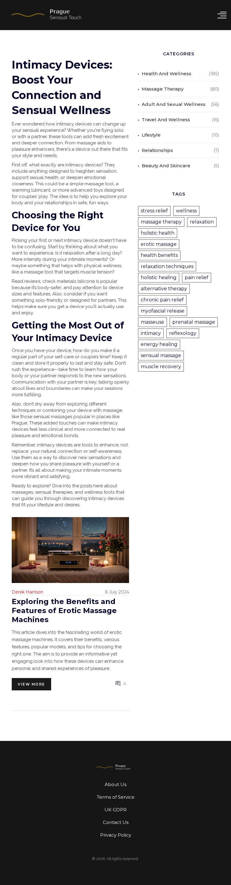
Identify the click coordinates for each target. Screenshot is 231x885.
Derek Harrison (27, 592)
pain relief (196, 277)
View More (31, 684)
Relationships (157, 150)
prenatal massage (193, 322)
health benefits (159, 255)
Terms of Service (115, 797)
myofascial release (162, 311)
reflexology (182, 333)
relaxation (202, 222)
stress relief (154, 211)
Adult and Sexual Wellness (173, 104)
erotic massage (159, 244)
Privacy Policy (115, 835)
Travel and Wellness (166, 119)
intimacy (151, 333)
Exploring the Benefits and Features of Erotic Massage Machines (64, 610)
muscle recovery (161, 366)
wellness (186, 211)
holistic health (157, 233)
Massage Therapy (162, 89)
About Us (115, 784)
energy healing (159, 344)
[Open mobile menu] (221, 15)
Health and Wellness (166, 73)
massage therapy (161, 222)
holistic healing (159, 277)
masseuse (152, 322)
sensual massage (161, 355)
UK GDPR (115, 810)
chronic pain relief (162, 300)
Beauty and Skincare (166, 165)
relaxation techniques (167, 266)
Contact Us (115, 822)
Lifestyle (151, 135)
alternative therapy (164, 288)
